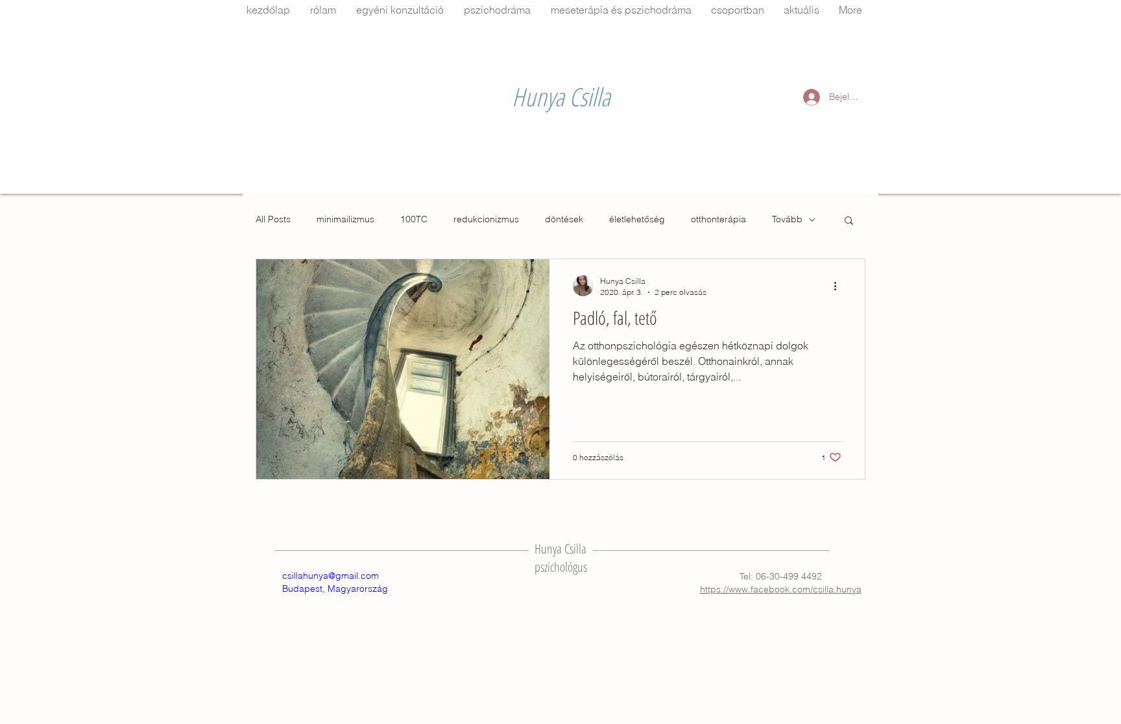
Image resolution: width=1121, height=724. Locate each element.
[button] (849, 221)
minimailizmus (345, 219)
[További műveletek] (839, 286)
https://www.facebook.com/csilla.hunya (781, 589)
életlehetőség (637, 219)
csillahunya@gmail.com (330, 575)
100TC (414, 219)
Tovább (787, 219)
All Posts (273, 219)
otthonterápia (718, 219)
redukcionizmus (486, 219)
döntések (564, 219)
